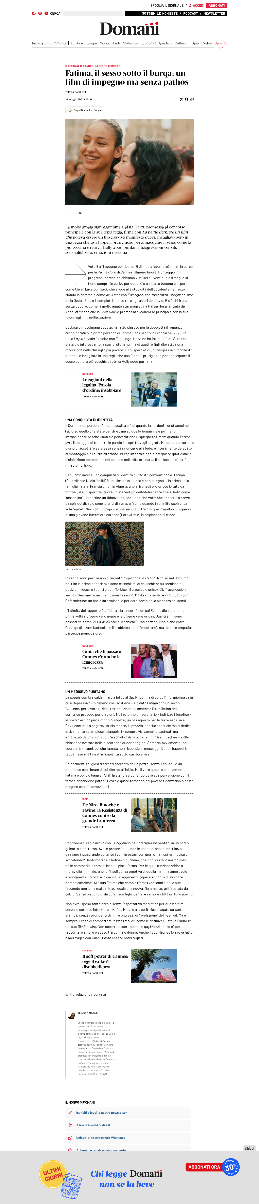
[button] (181, 99)
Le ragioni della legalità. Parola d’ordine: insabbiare (101, 385)
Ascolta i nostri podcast (93, 1125)
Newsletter (214, 13)
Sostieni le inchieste (160, 13)
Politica (77, 43)
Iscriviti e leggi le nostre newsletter (101, 1112)
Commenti (57, 43)
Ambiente (130, 43)
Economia (148, 43)
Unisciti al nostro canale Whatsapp (100, 1137)
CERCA (55, 13)
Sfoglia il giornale (167, 5)
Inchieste (39, 43)
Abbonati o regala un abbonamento (101, 1150)
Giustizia (165, 43)
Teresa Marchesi (75, 91)
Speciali (221, 43)
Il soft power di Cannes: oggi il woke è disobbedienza (105, 961)
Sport (196, 43)
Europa (91, 43)
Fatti (116, 43)
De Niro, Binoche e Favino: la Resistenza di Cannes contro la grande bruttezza (104, 812)
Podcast (190, 13)
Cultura (180, 43)
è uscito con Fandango (102, 338)
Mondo (105, 43)
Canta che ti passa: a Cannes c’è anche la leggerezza (101, 657)
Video (207, 43)
